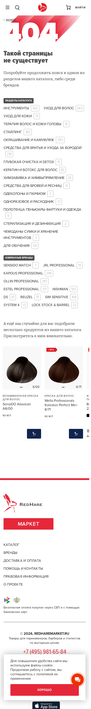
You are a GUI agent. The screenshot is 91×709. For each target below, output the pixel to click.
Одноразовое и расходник (32, 201)
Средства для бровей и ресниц (36, 186)
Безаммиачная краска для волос (20, 397)
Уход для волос (63, 108)
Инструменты (21, 108)
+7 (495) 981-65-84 (44, 652)
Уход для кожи (21, 116)
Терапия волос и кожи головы (36, 124)
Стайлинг (17, 132)
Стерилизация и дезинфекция (35, 223)
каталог (12, 545)
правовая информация (26, 576)
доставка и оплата (22, 560)
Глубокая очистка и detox (32, 162)
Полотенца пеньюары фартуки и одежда (42, 212)
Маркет (29, 524)
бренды (10, 553)
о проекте (13, 584)
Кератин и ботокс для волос (34, 170)
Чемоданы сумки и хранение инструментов (31, 234)
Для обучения (20, 246)
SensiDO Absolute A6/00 (17, 406)
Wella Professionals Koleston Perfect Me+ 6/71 (61, 405)
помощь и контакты (23, 568)
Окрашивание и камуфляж (33, 140)
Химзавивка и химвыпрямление (37, 178)
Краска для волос (59, 395)
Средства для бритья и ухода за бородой (43, 151)
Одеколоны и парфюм (27, 194)
